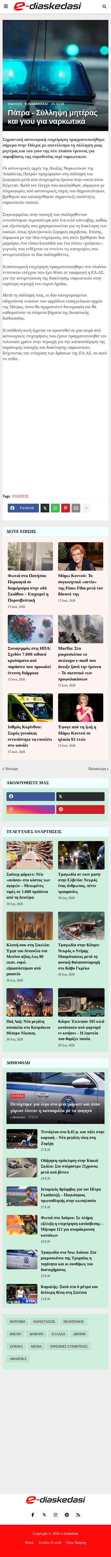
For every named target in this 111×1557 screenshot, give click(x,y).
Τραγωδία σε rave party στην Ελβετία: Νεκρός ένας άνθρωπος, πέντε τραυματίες (79, 883)
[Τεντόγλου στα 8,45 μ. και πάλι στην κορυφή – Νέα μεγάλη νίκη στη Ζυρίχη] (21, 1139)
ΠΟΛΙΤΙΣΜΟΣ (74, 1322)
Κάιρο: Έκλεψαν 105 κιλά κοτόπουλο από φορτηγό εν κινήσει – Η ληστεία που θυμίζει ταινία (81, 1030)
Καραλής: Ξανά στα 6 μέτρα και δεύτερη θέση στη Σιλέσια (69, 1289)
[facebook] (30, 796)
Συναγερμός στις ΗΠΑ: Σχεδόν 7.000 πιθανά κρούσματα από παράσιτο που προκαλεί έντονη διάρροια (29, 660)
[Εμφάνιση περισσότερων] (86, 508)
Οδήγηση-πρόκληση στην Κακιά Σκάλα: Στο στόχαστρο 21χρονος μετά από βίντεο (69, 1166)
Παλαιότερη (97, 769)
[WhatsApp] (55, 508)
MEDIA (36, 1346)
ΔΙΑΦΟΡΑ (36, 1334)
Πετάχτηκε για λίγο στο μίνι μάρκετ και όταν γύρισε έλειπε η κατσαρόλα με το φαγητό (55, 1107)
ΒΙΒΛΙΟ (15, 1334)
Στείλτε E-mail (50, 1543)
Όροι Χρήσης (76, 1543)
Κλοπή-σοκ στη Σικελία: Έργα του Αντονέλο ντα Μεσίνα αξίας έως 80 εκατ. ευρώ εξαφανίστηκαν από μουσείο (28, 959)
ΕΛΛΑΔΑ (58, 1334)
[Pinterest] (65, 508)
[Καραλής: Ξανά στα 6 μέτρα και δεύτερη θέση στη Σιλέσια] (21, 1294)
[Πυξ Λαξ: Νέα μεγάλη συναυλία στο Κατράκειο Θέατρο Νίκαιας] (29, 1002)
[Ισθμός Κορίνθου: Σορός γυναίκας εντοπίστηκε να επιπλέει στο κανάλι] (30, 707)
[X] (45, 508)
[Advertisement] (55, 430)
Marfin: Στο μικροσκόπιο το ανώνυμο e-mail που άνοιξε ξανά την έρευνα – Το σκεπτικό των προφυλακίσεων (79, 664)
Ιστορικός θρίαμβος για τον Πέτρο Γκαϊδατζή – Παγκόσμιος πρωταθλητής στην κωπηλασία (71, 1195)
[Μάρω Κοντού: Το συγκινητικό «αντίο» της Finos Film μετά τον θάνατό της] (80, 556)
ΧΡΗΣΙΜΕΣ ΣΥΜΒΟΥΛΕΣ (69, 1346)
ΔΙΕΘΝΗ (79, 1334)
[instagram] (30, 809)
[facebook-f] (32, 1514)
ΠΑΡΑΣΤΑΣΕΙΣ (44, 1322)
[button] (6, 6)
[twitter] (80, 796)
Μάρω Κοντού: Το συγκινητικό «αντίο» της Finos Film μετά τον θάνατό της (80, 584)
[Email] (76, 508)
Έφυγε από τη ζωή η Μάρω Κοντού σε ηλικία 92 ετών (77, 733)
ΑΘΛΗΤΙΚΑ (18, 1359)
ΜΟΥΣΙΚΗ (17, 1322)
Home (29, 1543)
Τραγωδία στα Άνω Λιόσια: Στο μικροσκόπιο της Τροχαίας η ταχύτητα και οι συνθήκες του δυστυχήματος (68, 1261)
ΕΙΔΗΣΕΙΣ (20, 496)
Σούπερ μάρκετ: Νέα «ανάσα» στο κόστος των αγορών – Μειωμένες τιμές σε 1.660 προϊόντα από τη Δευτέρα (28, 886)
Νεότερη (11, 769)
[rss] (78, 1514)
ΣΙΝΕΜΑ (16, 1346)
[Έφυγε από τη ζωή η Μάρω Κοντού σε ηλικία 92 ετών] (80, 707)
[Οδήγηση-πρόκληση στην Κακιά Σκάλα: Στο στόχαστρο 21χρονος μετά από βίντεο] (21, 1167)
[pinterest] (80, 809)
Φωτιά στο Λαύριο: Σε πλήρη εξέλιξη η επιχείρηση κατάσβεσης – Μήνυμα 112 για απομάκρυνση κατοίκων (72, 1226)
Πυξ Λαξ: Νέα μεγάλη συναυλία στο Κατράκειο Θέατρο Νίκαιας (28, 1027)
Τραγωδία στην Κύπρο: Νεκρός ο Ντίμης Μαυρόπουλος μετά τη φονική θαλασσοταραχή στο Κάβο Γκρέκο (79, 956)
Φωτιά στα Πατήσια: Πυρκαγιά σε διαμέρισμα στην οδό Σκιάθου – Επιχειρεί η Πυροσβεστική (28, 588)
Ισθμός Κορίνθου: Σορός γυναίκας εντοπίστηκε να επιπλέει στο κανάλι (30, 736)
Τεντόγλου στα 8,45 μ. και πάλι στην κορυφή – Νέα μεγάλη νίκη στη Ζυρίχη (72, 1138)
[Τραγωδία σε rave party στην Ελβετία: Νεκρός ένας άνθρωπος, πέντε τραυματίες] (81, 855)
